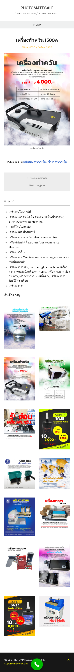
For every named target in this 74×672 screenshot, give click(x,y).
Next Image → (37, 185)
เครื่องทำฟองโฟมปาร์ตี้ (22, 232)
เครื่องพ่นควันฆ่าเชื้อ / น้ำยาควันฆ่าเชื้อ (45, 161)
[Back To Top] (68, 660)
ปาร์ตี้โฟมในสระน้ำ (20, 227)
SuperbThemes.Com (16, 663)
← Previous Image (37, 178)
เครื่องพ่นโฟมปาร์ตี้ (20, 212)
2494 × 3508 (45, 47)
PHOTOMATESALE (37, 7)
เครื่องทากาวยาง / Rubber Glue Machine (33, 237)
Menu (37, 24)
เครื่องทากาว (16, 286)
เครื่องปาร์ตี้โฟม (18, 252)
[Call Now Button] (37, 664)
